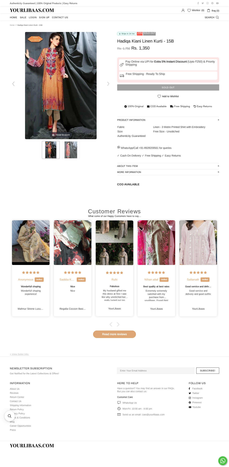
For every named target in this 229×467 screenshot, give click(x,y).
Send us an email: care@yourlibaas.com (144, 414)
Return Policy (17, 409)
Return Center (17, 397)
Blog (12, 421)
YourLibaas (32, 10)
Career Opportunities (20, 425)
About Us (15, 388)
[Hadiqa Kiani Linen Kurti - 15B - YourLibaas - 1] (51, 150)
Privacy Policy (17, 413)
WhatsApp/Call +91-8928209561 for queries (146, 147)
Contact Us (15, 401)
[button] (111, 324)
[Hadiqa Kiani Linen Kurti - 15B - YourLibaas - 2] (71, 150)
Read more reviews (114, 334)
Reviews (14, 393)
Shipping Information (20, 405)
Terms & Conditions (20, 417)
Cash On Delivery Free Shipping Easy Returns (149, 155)
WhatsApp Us (130, 402)
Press (13, 430)
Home (12, 25)
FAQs (171, 388)
